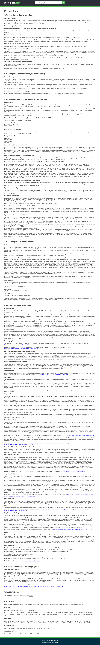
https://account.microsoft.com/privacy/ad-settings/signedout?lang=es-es (71, 529)
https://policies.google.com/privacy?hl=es (15, 510)
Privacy (44, 640)
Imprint (56, 640)
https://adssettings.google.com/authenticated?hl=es (24, 496)
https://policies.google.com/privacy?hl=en (73, 471)
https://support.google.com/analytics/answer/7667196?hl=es (57, 374)
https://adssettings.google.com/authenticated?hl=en (80, 435)
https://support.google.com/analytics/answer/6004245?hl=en (21, 348)
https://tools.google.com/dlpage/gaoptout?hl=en (17, 344)
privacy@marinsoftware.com (32, 561)
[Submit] (63, 2)
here (31, 595)
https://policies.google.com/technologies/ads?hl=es (18, 444)
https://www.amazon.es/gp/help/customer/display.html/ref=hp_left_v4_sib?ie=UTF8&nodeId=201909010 (33, 586)
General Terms (50, 640)
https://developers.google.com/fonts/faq (53, 509)
